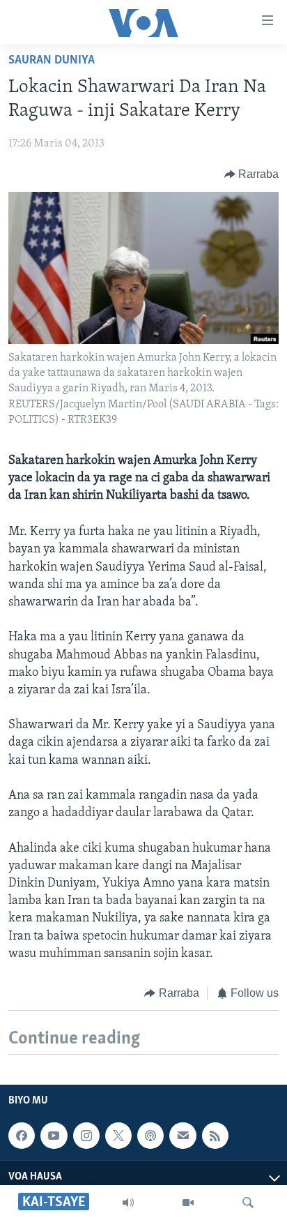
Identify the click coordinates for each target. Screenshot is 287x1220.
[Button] (251, 174)
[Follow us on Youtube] (53, 1135)
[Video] (188, 1202)
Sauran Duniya (51, 60)
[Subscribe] (182, 1135)
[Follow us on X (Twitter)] (118, 1135)
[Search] (248, 1202)
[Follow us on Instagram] (86, 1135)
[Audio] (128, 1202)
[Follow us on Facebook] (21, 1135)
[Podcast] (150, 1135)
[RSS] (215, 1135)
